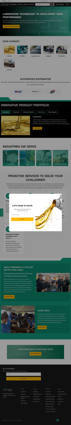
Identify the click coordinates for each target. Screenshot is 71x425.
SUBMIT (22, 219)
